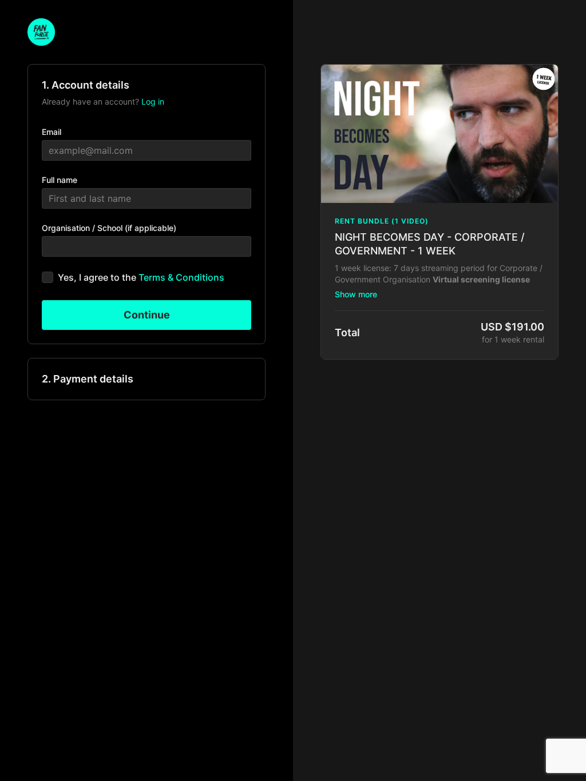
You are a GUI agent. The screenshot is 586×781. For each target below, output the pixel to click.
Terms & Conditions (181, 277)
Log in (152, 101)
